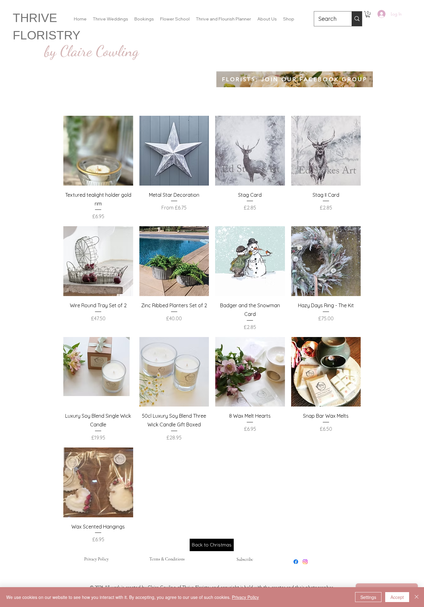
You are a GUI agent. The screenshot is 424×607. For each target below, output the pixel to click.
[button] (368, 14)
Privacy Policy (96, 559)
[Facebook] (296, 562)
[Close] (416, 597)
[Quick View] (98, 151)
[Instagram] (305, 562)
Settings (368, 597)
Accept (397, 597)
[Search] (357, 18)
